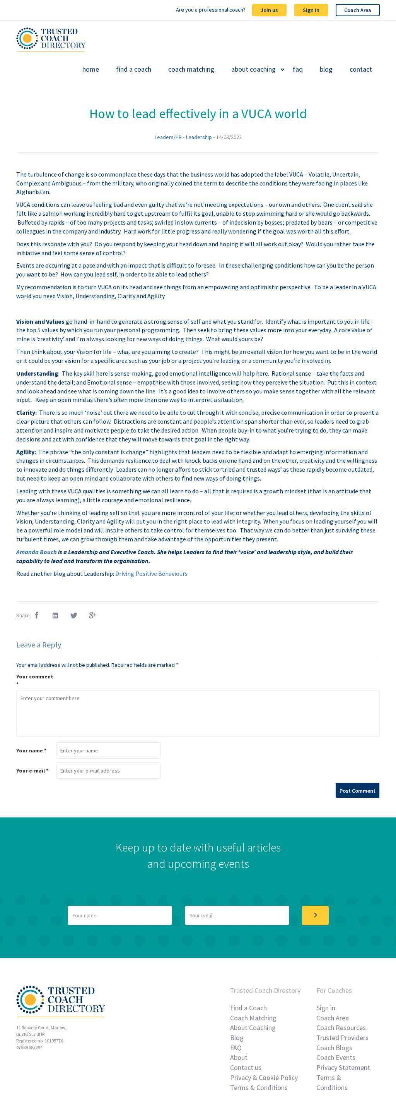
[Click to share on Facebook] (37, 616)
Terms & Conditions (259, 1087)
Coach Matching (253, 1017)
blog (326, 69)
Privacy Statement (343, 1067)
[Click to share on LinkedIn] (56, 616)
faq (298, 69)
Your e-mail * (32, 770)
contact (361, 69)
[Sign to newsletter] (315, 915)
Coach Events (335, 1057)
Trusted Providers (342, 1037)
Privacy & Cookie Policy (264, 1077)
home (90, 69)
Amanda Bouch (37, 552)
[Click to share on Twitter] (74, 616)
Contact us (245, 1067)
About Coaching (253, 1027)
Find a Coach (248, 1007)
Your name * (31, 750)
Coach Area (357, 10)
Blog (237, 1037)
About (239, 1057)
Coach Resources (341, 1027)
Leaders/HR (168, 137)
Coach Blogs (334, 1047)
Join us (269, 10)
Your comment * (34, 680)
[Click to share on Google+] (93, 616)
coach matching (191, 69)
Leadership (199, 137)
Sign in (311, 10)
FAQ (236, 1047)
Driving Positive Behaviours (151, 573)
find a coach (133, 69)
